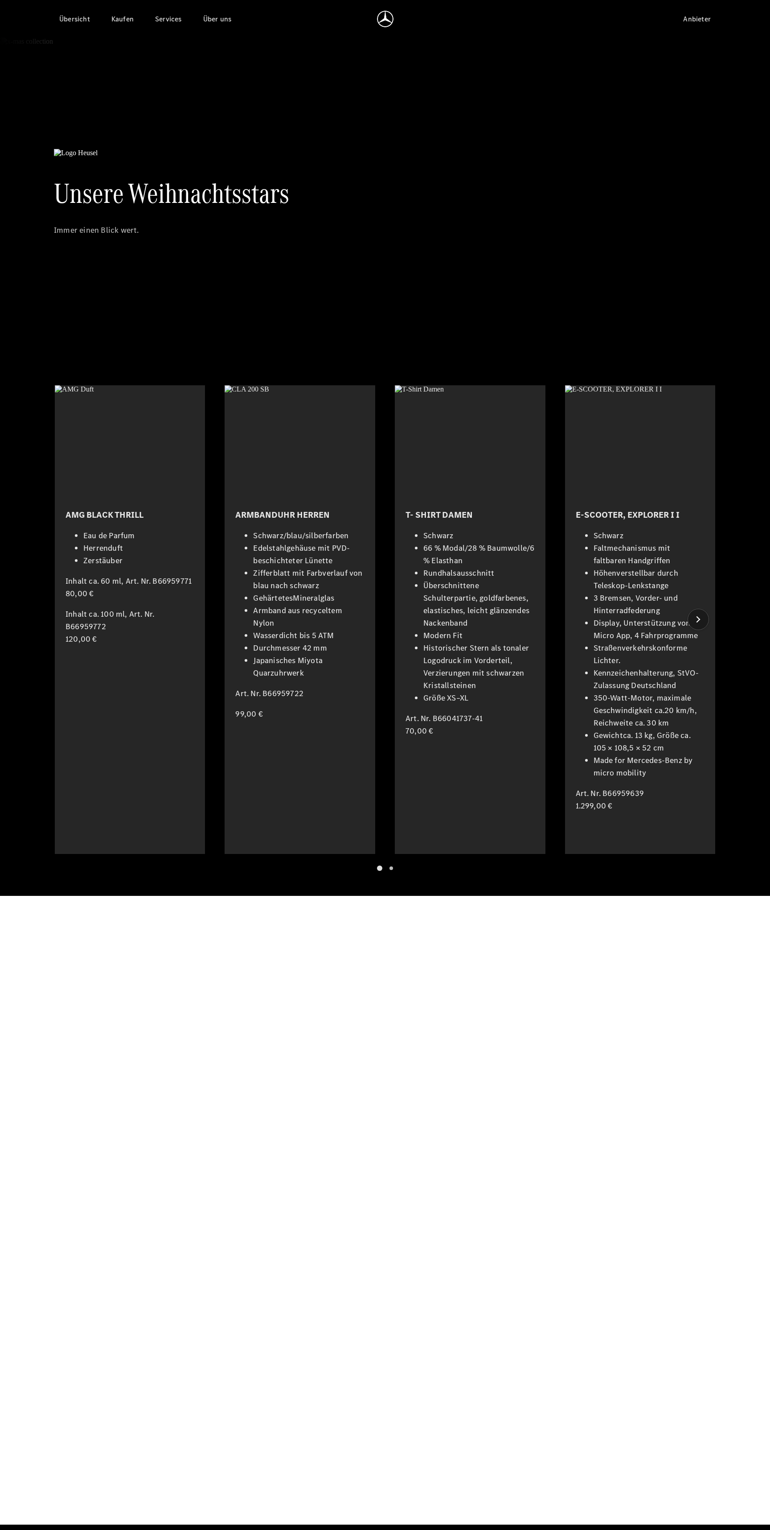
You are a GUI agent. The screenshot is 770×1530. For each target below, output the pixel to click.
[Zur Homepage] (385, 18)
